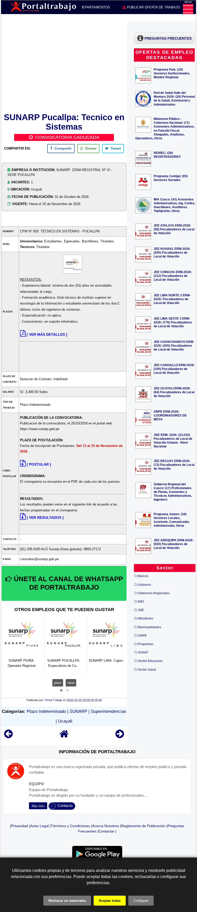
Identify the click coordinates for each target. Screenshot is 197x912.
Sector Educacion (150, 661)
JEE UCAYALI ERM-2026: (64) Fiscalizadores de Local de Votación (174, 392)
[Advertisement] (64, 66)
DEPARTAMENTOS (94, 7)
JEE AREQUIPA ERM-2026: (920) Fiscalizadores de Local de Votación (173, 543)
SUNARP (78, 711)
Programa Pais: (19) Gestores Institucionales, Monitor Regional (172, 73)
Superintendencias (108, 711)
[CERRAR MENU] (188, 9)
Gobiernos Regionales (154, 593)
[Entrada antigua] (119, 736)
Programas (145, 644)
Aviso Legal (39, 826)
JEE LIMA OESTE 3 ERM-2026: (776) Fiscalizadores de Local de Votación (173, 322)
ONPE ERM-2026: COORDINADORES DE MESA (170, 415)
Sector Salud (147, 669)
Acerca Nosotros (105, 826)
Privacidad (19, 826)
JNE (141, 610)
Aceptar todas (110, 901)
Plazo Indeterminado (46, 711)
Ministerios (145, 618)
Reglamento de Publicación (143, 826)
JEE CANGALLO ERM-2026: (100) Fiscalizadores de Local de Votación (174, 368)
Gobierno (144, 585)
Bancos (143, 576)
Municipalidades (149, 627)
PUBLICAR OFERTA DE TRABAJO (153, 7)
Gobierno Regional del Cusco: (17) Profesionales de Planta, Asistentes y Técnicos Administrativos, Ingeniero (173, 491)
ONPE (142, 635)
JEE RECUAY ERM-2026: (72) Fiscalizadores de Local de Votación (174, 464)
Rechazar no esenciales (67, 901)
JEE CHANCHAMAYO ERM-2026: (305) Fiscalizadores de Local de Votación (174, 345)
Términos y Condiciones (70, 826)
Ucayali (65, 721)
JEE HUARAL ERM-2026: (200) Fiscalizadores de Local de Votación (172, 252)
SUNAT (143, 652)
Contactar (106, 831)
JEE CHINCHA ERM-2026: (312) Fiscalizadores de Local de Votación (173, 275)
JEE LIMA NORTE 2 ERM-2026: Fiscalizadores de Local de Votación (172, 299)
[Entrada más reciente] (8, 736)
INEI (141, 601)
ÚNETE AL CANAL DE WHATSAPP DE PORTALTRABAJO (67, 583)
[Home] (64, 736)
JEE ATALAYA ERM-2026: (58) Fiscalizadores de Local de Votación (174, 229)
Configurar (141, 901)
